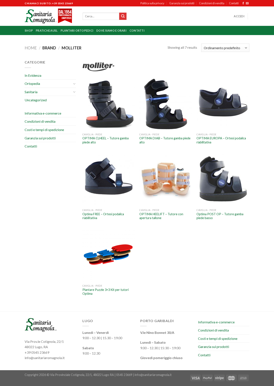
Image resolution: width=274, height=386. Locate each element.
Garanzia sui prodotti (181, 3)
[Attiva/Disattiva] (74, 83)
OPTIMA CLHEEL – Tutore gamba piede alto (105, 140)
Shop (29, 30)
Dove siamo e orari (111, 30)
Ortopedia (32, 83)
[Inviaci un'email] (247, 3)
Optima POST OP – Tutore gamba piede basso (220, 216)
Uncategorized (36, 100)
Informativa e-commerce (43, 113)
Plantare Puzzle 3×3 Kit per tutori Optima (105, 292)
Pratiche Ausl (47, 30)
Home (31, 48)
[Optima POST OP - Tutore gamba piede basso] (223, 179)
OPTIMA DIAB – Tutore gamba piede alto (165, 140)
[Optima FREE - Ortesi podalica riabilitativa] (108, 179)
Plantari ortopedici (77, 30)
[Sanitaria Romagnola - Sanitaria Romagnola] (50, 16)
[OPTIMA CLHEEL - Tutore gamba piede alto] (108, 104)
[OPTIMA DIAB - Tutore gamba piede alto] (165, 104)
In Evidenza (33, 75)
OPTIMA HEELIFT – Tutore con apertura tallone (161, 216)
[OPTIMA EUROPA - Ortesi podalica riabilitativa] (223, 104)
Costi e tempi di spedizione (44, 130)
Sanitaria (31, 92)
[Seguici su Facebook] (243, 3)
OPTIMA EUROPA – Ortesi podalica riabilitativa (221, 140)
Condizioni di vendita (211, 3)
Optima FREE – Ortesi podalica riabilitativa (103, 216)
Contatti (234, 3)
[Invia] (123, 16)
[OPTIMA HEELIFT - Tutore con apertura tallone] (165, 179)
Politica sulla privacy (152, 3)
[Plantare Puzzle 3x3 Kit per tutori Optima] (108, 255)
